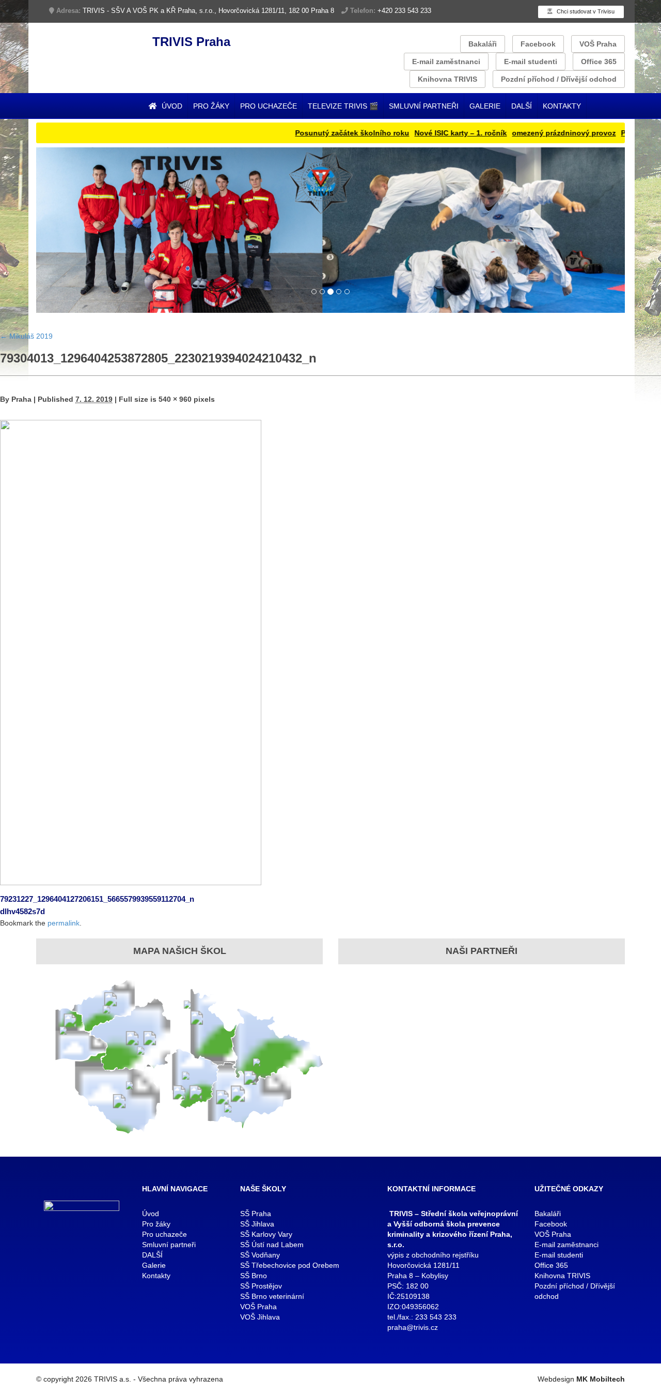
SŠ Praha (255, 1213)
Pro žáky (211, 106)
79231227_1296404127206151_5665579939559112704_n (97, 899)
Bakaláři (482, 44)
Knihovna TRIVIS (447, 79)
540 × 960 (175, 399)
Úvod (171, 106)
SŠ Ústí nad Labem (272, 1244)
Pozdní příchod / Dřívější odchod (559, 79)
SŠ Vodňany (260, 1255)
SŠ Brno (253, 1275)
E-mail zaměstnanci (446, 61)
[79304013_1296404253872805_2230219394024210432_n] (130, 651)
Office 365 (599, 61)
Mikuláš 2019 (26, 336)
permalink (64, 923)
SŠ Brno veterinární (272, 1296)
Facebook (538, 44)
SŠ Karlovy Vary (266, 1234)
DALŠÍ (521, 106)
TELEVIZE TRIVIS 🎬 (343, 106)
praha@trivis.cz (412, 1327)
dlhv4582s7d (22, 911)
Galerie (484, 106)
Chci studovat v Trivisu (585, 11)
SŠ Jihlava (257, 1224)
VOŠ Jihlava (260, 1317)
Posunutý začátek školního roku (323, 133)
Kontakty (562, 106)
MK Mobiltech (600, 1379)
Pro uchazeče (268, 106)
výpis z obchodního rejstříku (433, 1255)
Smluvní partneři (424, 106)
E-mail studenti (530, 61)
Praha (21, 399)
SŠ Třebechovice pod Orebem (289, 1265)
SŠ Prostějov (261, 1286)
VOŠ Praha (598, 44)
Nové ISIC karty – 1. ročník (431, 133)
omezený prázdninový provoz (535, 133)
